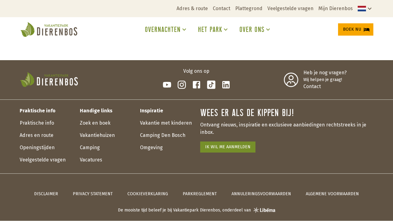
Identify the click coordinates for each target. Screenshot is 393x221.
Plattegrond (249, 8)
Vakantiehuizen (97, 135)
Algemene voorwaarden (332, 193)
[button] (365, 8)
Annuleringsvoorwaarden (261, 193)
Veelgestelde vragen (290, 8)
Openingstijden (37, 147)
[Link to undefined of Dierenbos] (167, 84)
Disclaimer (46, 193)
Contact (221, 8)
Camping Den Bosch (162, 135)
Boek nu (352, 29)
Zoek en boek (95, 123)
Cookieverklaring (147, 193)
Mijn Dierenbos (335, 8)
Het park (210, 29)
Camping (90, 147)
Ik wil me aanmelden (228, 146)
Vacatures (91, 160)
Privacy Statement (93, 193)
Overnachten (163, 29)
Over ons (251, 29)
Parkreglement (200, 193)
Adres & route (192, 8)
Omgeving (151, 147)
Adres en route (36, 135)
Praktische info (37, 123)
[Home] (49, 29)
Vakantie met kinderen (166, 123)
